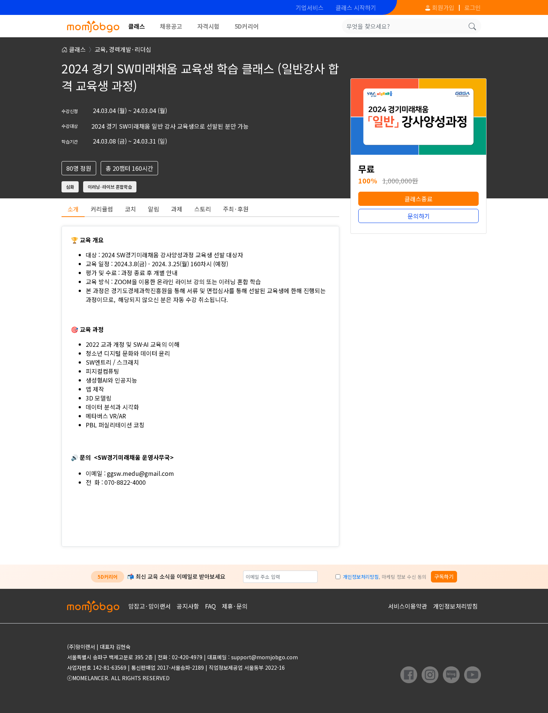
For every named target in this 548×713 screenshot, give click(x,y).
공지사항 (188, 606)
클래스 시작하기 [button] (356, 7)
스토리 (202, 208)
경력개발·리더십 (130, 49)
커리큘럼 (102, 208)
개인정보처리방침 (361, 576)
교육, (102, 49)
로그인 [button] (472, 7)
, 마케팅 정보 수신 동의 (384, 576)
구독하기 (444, 576)
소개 (73, 208)
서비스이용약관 (407, 606)
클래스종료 (418, 198)
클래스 (136, 26)
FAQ (210, 606)
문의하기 (418, 215)
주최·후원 (236, 208)
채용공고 (171, 26)
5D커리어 (246, 26)
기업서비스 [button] (310, 7)
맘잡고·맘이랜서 (149, 606)
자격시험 (208, 26)
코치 (130, 208)
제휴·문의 (235, 606)
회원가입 (442, 7)
